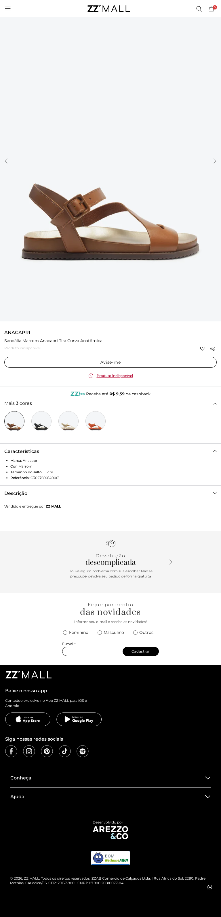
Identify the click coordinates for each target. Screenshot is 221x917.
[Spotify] (83, 751)
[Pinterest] (47, 751)
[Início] (108, 8)
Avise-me (110, 362)
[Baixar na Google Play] (79, 719)
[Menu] (7, 8)
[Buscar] (199, 8)
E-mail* (69, 644)
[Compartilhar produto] (212, 348)
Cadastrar (141, 651)
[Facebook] (11, 751)
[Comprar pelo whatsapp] (209, 887)
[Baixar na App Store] (28, 719)
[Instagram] (29, 751)
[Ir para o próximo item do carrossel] (215, 161)
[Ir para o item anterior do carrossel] (6, 161)
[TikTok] (65, 751)
